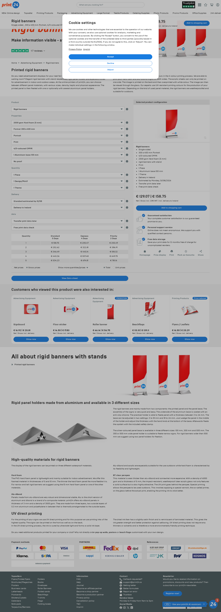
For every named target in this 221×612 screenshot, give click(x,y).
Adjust (110, 69)
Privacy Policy (75, 49)
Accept (110, 56)
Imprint (86, 49)
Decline (110, 63)
